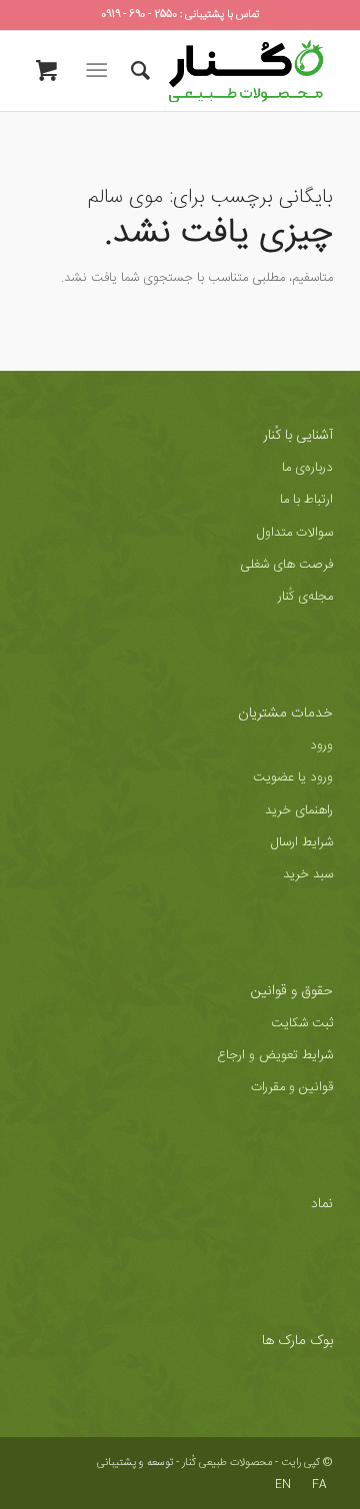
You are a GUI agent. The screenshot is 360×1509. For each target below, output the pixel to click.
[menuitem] (137, 71)
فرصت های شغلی (286, 565)
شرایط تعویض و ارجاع (275, 1055)
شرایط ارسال (302, 842)
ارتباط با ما (306, 500)
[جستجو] (137, 71)
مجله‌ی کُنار (305, 597)
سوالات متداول (295, 533)
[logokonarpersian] (210, 71)
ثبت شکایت (302, 1023)
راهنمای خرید (299, 810)
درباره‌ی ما (307, 468)
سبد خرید (308, 874)
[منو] (100, 71)
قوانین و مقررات (292, 1087)
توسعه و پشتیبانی (135, 1463)
